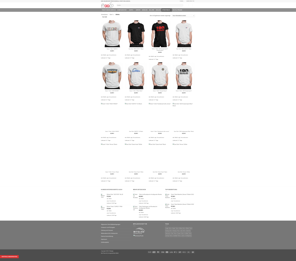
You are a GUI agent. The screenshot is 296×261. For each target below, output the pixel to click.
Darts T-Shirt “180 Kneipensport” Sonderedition (160, 49)
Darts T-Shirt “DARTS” (112, 49)
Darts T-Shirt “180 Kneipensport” (184, 90)
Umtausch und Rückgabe (108, 227)
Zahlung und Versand (107, 230)
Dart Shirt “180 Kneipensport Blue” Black (184, 131)
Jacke (183, 235)
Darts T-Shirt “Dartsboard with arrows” (160, 131)
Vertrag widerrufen (9, 256)
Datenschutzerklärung (107, 236)
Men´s (112, 14)
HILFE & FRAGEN (177, 10)
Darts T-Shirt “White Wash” (136, 90)
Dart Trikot (173, 233)
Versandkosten (112, 55)
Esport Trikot (180, 233)
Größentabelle (105, 242)
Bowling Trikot (176, 230)
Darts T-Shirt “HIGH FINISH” (112, 131)
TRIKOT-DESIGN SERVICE (109, 10)
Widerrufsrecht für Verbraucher (109, 233)
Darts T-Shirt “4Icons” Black (112, 172)
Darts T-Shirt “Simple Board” (160, 90)
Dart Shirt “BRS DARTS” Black (136, 49)
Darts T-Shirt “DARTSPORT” (112, 90)
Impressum (104, 239)
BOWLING (145, 10)
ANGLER (158, 10)
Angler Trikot (175, 228)
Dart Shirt (183, 230)
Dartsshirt (168, 233)
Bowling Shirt (169, 230)
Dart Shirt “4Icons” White (184, 172)
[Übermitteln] (182, 5)
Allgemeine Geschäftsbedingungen (110, 224)
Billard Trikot (189, 228)
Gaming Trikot (169, 235)
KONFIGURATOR (121, 10)
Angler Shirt (168, 228)
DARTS (131, 10)
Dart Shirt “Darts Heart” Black (160, 172)
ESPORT (138, 10)
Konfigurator (188, 235)
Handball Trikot (176, 235)
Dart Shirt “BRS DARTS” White (183, 49)
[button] (190, 5)
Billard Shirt (182, 228)
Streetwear (166, 10)
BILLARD (151, 10)
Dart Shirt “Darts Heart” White (136, 172)
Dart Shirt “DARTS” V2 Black (136, 131)
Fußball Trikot (188, 233)
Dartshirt (188, 230)
